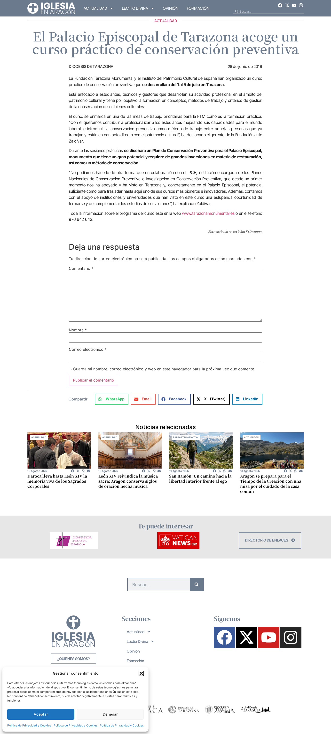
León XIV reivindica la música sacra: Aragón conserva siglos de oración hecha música (128, 481)
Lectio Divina (135, 8)
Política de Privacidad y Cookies (29, 725)
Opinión (170, 8)
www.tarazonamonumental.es (208, 213)
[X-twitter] (287, 5)
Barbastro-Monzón (185, 437)
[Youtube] (294, 5)
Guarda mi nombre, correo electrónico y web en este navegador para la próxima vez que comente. (164, 369)
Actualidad (95, 8)
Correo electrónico (88, 349)
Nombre (78, 330)
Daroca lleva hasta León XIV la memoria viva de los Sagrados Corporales (57, 481)
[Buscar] (196, 584)
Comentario (81, 268)
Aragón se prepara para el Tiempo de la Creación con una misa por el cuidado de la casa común (270, 483)
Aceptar (41, 714)
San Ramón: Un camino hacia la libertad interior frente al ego (200, 478)
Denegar (110, 714)
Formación (198, 8)
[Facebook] (280, 5)
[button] (141, 673)
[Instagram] (301, 5)
